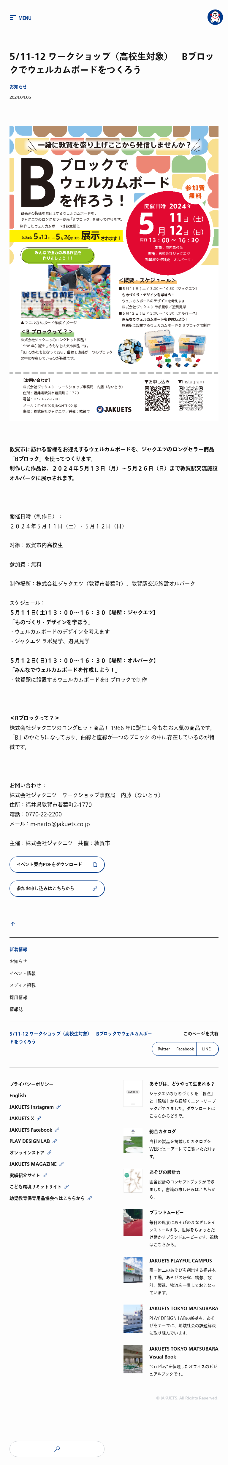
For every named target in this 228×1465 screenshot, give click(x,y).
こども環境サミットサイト (36, 1187)
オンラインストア (27, 1152)
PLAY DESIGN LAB (30, 1141)
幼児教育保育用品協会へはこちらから (47, 1198)
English (18, 1095)
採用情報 (18, 997)
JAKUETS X (22, 1118)
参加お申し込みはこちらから (45, 888)
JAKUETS (57, 1449)
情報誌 (16, 1009)
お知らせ (18, 87)
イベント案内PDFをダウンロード (49, 864)
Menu (24, 18)
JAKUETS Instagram (32, 1107)
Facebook (185, 1049)
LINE (206, 1049)
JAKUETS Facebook (31, 1130)
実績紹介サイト (25, 1175)
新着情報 (18, 949)
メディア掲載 (23, 985)
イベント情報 (23, 973)
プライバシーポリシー (31, 1084)
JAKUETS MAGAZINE (33, 1164)
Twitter (164, 1049)
